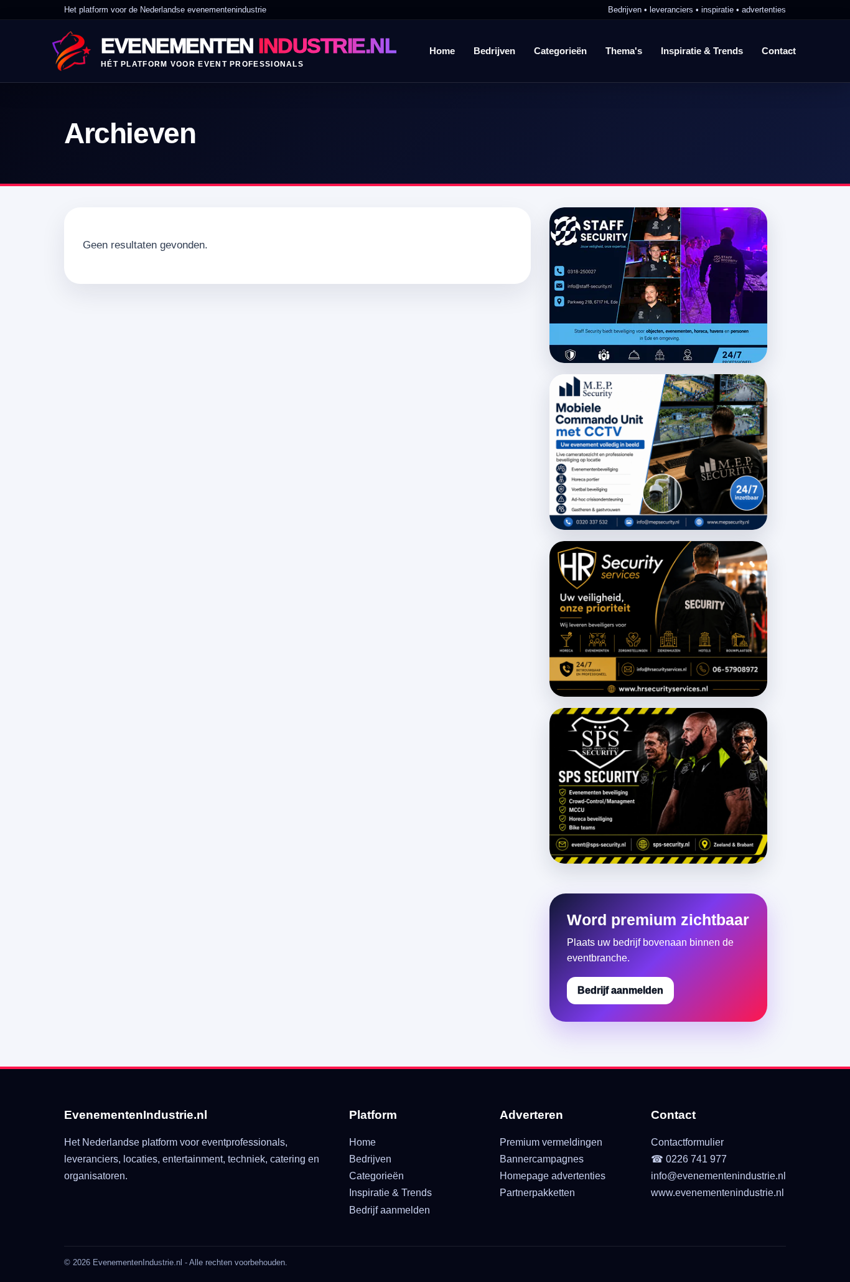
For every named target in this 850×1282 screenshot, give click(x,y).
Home (442, 50)
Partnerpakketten (537, 1192)
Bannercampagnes (542, 1159)
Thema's (623, 50)
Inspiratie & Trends (702, 50)
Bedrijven (494, 50)
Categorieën (560, 50)
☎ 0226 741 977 (689, 1159)
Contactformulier (687, 1142)
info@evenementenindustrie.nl (718, 1176)
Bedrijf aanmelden (620, 990)
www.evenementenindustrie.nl (717, 1192)
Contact (779, 50)
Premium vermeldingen (551, 1142)
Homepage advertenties (552, 1176)
